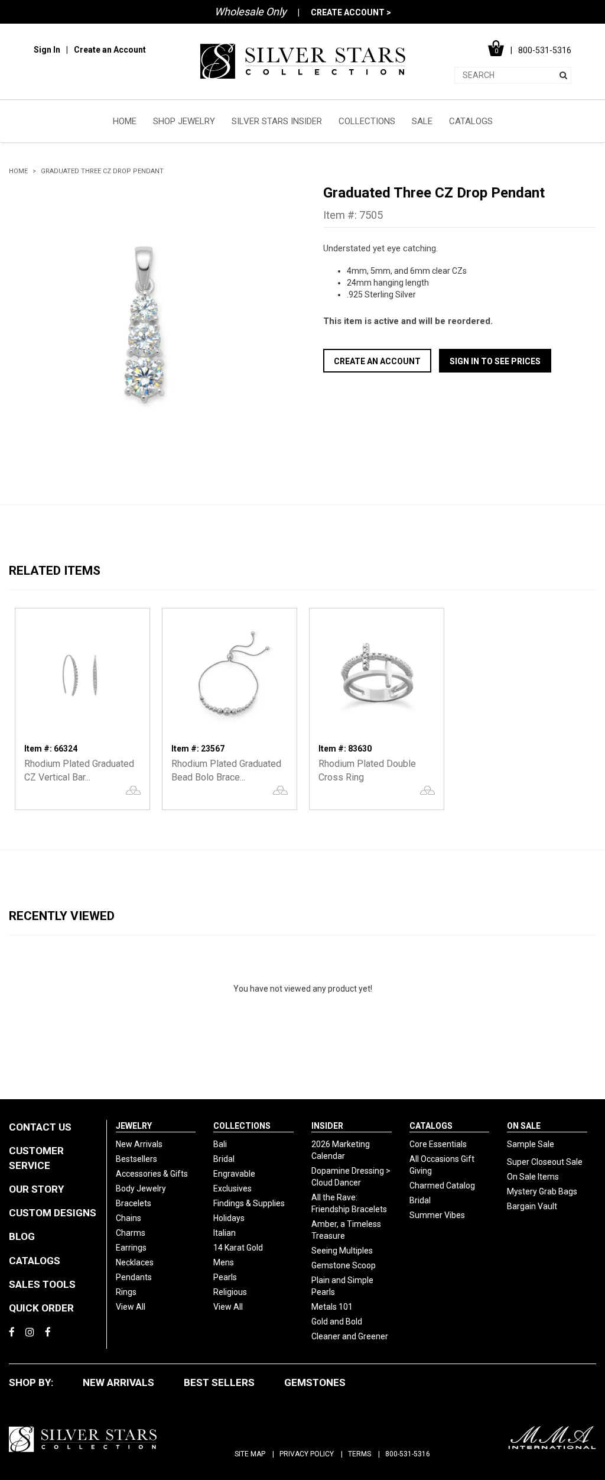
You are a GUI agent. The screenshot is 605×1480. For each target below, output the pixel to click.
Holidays (229, 1218)
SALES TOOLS (42, 1284)
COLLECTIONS (367, 121)
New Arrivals (139, 1144)
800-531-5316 (407, 1454)
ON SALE (524, 1126)
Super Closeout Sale (545, 1162)
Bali (220, 1144)
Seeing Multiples (342, 1250)
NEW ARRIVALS (118, 1382)
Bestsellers (136, 1159)
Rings (126, 1292)
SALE (422, 121)
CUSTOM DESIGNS (52, 1213)
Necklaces (135, 1262)
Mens (223, 1262)
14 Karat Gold (238, 1247)
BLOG (22, 1236)
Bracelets (133, 1203)
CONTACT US (40, 1127)
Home (18, 171)
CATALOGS (471, 121)
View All (130, 1306)
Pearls (225, 1277)
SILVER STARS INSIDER (277, 121)
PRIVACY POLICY (306, 1454)
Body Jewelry (141, 1188)
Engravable (234, 1173)
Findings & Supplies (249, 1203)
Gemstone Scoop (343, 1265)
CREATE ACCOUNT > (351, 12)
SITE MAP (250, 1454)
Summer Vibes (437, 1215)
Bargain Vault (532, 1206)
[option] (145, 320)
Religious (230, 1292)
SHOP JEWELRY (184, 121)
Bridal (224, 1159)
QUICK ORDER (41, 1308)
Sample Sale (530, 1144)
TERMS (359, 1454)
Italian (224, 1233)
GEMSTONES (315, 1382)
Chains (128, 1218)
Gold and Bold (336, 1321)
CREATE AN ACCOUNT (377, 361)
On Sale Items (533, 1176)
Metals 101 (332, 1306)
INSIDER (327, 1126)
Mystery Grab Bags (542, 1191)
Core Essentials (438, 1144)
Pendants (134, 1277)
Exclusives (232, 1188)
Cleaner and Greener (349, 1336)
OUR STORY (36, 1189)
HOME (124, 121)
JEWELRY (134, 1126)
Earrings (131, 1247)
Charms (130, 1233)
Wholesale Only (250, 11)
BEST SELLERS (219, 1382)
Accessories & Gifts (152, 1173)
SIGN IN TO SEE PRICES (495, 361)
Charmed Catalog (442, 1185)
